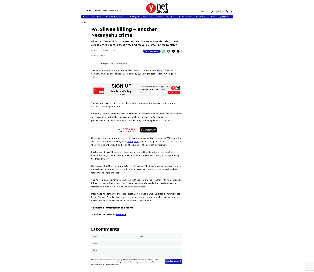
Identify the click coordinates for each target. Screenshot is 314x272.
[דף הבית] (157, 12)
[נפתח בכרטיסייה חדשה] (212, 11)
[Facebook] (168, 51)
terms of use (108, 262)
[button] (120, 10)
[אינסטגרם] (226, 11)
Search (203, 11)
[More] (181, 51)
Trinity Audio (114, 64)
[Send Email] (178, 51)
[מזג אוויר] (103, 11)
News (83, 22)
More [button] (223, 17)
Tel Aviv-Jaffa (113, 11)
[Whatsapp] (163, 51)
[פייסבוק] (221, 11)
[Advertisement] (295, 36)
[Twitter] (173, 51)
